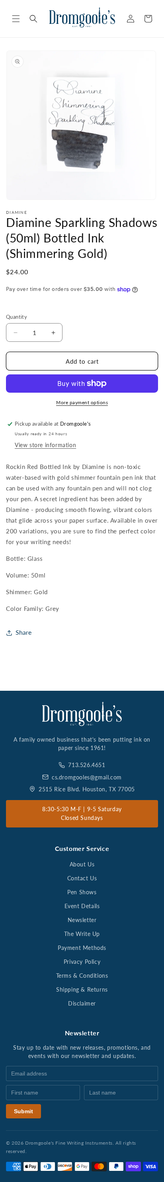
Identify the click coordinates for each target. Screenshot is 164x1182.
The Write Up (82, 933)
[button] (16, 18)
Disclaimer (82, 1003)
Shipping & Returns (82, 989)
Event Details (82, 906)
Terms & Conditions (82, 975)
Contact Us (82, 878)
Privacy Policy (82, 961)
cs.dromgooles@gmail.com (87, 777)
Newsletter (82, 920)
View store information (45, 445)
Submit (23, 1111)
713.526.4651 (86, 765)
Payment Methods (82, 947)
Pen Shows (81, 892)
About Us (82, 864)
